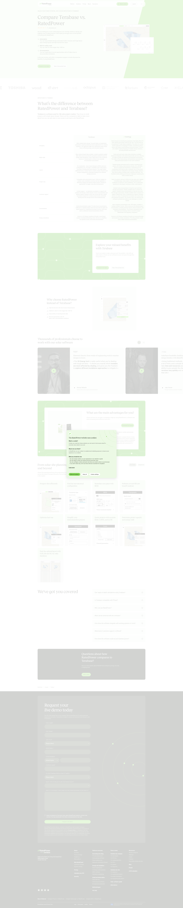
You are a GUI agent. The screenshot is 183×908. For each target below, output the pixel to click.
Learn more (72, 467)
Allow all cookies (74, 474)
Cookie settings (95, 474)
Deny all (85, 474)
